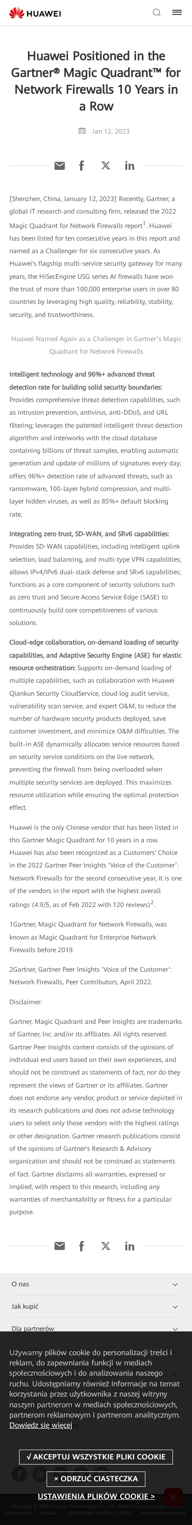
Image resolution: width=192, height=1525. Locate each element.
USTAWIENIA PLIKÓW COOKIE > (96, 1496)
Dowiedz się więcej (40, 1425)
